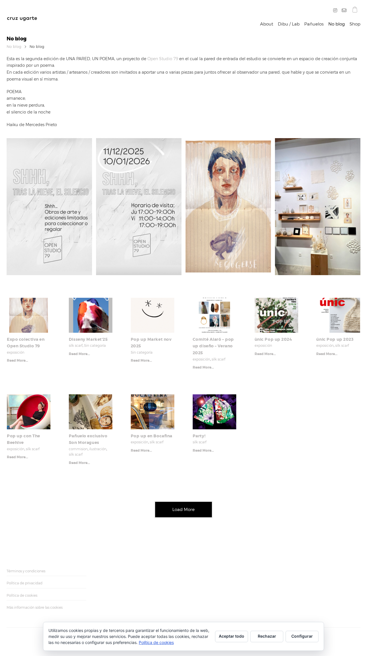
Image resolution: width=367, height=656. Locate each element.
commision (78, 449)
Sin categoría (95, 345)
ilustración (97, 449)
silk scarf (76, 345)
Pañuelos (314, 24)
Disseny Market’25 (88, 339)
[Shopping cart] (354, 10)
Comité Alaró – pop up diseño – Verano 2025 (213, 346)
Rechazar (267, 636)
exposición (15, 352)
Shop (355, 24)
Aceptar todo (231, 636)
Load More (183, 509)
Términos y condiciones (26, 571)
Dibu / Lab (289, 24)
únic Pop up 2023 (335, 339)
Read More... (17, 360)
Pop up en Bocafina (151, 435)
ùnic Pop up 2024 (273, 339)
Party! (199, 435)
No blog (336, 24)
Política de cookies (22, 595)
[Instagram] (336, 10)
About (266, 24)
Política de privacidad (24, 583)
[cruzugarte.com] (22, 14)
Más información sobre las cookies (35, 607)
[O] (342, 10)
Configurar (302, 636)
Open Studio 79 (162, 58)
